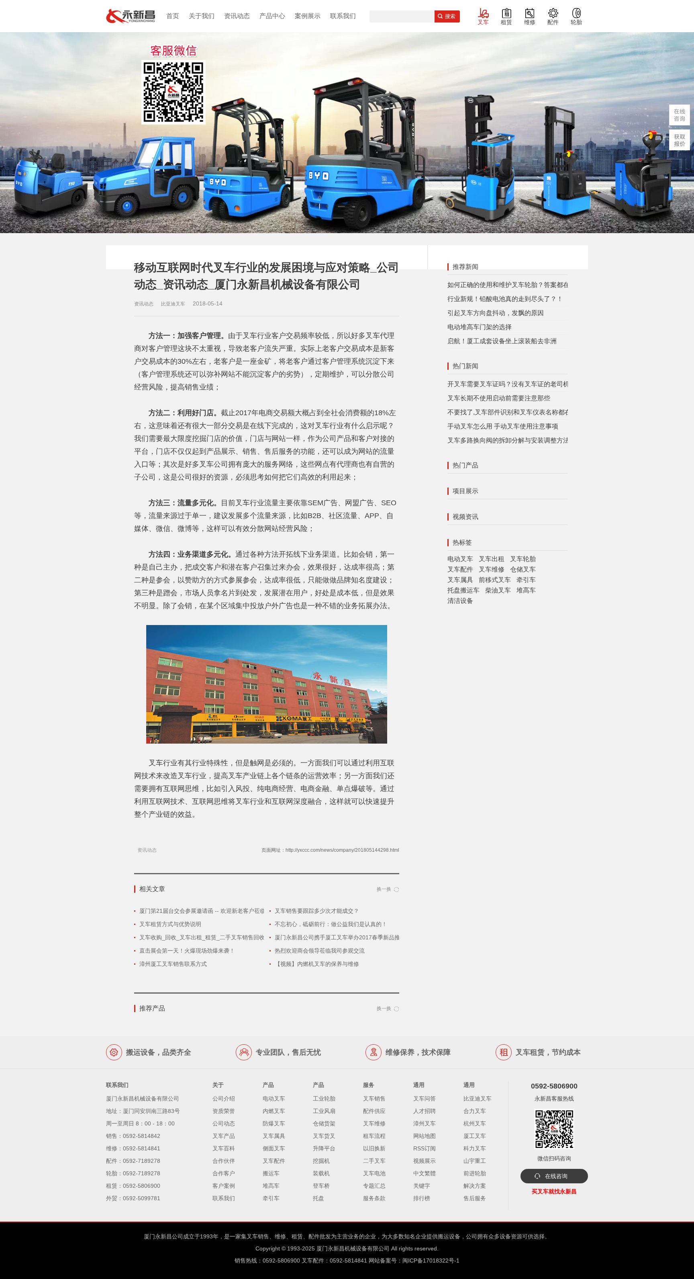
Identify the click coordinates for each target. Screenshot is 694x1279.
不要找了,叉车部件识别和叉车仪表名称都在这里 (515, 412)
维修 (529, 22)
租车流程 (374, 1136)
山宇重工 (474, 1161)
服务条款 (374, 1198)
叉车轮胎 (523, 558)
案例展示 (307, 15)
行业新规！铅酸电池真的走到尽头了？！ (505, 298)
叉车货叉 (324, 1136)
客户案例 (223, 1186)
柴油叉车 (498, 590)
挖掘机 (321, 1161)
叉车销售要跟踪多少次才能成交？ (317, 911)
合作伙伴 (223, 1161)
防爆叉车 (274, 1123)
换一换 (384, 889)
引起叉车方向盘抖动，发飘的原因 (495, 313)
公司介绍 (223, 1098)
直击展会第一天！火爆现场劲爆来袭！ (187, 950)
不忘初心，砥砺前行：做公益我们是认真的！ (331, 924)
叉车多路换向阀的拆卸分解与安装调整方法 (508, 440)
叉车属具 (460, 579)
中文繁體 (424, 1173)
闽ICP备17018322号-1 (430, 1260)
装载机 (321, 1173)
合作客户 (223, 1173)
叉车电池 (374, 1173)
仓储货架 (324, 1123)
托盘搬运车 (463, 590)
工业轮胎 (324, 1098)
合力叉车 (474, 1111)
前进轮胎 (474, 1173)
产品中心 (272, 15)
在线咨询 (556, 1176)
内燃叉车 (274, 1111)
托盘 (318, 1198)
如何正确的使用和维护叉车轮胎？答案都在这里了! (518, 284)
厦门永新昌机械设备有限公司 (353, 1248)
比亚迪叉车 (477, 1098)
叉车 (483, 22)
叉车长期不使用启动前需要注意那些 (498, 398)
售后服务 (474, 1198)
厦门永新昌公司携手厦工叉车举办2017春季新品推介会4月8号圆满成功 (363, 937)
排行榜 (421, 1198)
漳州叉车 (424, 1123)
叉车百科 (223, 1148)
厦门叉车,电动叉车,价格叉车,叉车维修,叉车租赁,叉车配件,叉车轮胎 (130, 16)
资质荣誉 (223, 1111)
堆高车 (526, 590)
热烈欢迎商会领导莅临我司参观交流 (320, 950)
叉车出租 (491, 558)
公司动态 (223, 1123)
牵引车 (526, 579)
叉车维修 (491, 569)
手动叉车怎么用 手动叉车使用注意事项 (502, 426)
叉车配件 (460, 569)
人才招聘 (424, 1111)
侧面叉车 (274, 1148)
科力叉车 (474, 1148)
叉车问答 (424, 1098)
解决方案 (474, 1186)
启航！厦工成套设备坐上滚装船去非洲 (502, 341)
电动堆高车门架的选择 (479, 327)
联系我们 (343, 15)
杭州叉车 (474, 1123)
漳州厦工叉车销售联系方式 (173, 964)
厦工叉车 (474, 1136)
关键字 (421, 1186)
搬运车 (271, 1173)
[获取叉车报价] (679, 139)
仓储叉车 (523, 569)
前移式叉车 (495, 579)
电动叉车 (460, 558)
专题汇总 (374, 1186)
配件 (553, 22)
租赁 (506, 22)
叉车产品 (223, 1136)
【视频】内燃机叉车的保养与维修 (317, 964)
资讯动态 (237, 15)
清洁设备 (460, 600)
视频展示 (424, 1161)
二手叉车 (374, 1161)
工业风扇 (324, 1111)
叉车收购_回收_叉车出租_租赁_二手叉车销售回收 (202, 937)
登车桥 (321, 1186)
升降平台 (324, 1148)
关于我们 (201, 15)
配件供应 (374, 1111)
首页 (172, 15)
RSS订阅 (424, 1148)
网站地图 (424, 1136)
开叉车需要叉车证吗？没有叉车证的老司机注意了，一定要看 (534, 384)
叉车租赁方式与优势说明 (170, 924)
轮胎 (576, 22)
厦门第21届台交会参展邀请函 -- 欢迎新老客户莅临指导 (208, 911)
